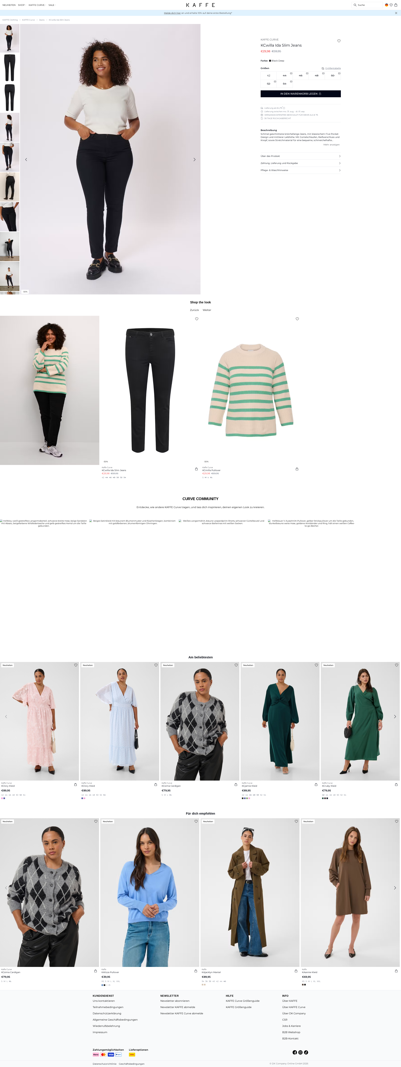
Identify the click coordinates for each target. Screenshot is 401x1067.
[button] (301, 156)
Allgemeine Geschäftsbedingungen (115, 1019)
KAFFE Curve (28, 20)
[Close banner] (396, 13)
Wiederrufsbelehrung (106, 1025)
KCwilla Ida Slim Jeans (59, 20)
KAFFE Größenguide (239, 1007)
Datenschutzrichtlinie (104, 1063)
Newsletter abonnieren (175, 1000)
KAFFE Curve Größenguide (243, 1000)
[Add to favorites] (339, 41)
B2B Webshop (291, 1032)
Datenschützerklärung (107, 1013)
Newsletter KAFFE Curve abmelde (181, 1013)
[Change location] (386, 5)
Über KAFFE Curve (293, 1007)
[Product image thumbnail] (9, 38)
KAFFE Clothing (10, 20)
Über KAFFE (289, 1000)
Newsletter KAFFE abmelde (177, 1007)
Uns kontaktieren (104, 1000)
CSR (284, 1019)
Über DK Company (294, 1013)
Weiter (207, 310)
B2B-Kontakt (290, 1038)
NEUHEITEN (9, 5)
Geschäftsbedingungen (131, 1063)
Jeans (41, 20)
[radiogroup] (301, 80)
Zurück (194, 310)
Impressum (100, 1032)
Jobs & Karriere (291, 1025)
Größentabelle (333, 68)
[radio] (268, 76)
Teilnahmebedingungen (108, 1007)
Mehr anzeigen (331, 144)
